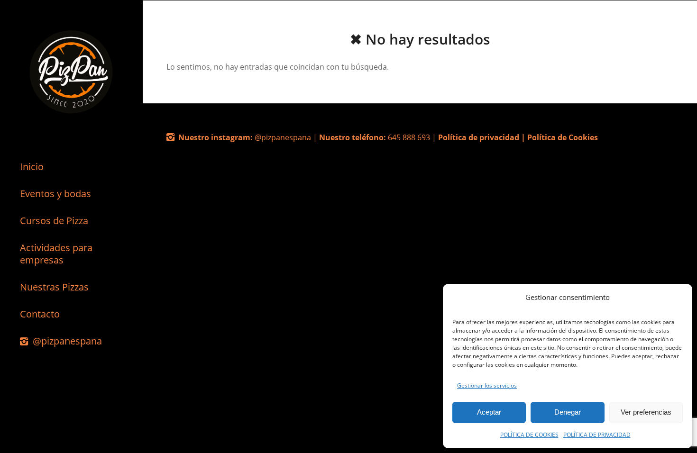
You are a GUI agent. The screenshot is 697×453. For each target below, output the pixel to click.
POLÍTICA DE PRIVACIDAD (597, 435)
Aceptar (489, 412)
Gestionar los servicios (487, 385)
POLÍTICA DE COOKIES (529, 435)
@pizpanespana (284, 137)
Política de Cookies (562, 137)
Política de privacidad (478, 137)
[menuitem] (71, 167)
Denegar (567, 412)
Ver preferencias (646, 412)
